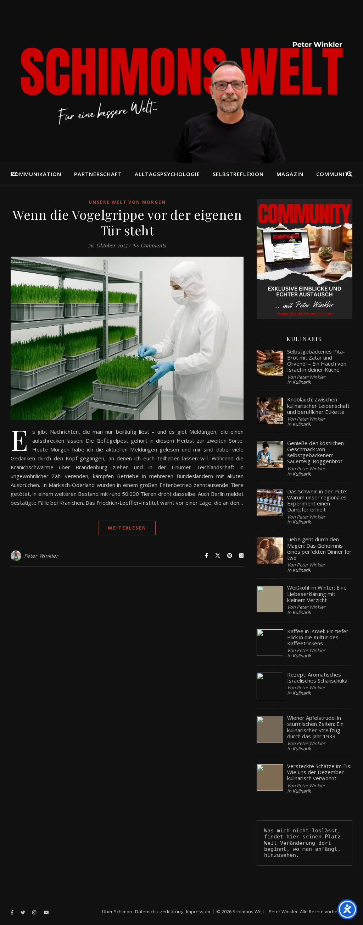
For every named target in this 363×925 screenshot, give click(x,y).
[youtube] (46, 912)
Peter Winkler (41, 555)
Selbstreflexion (238, 173)
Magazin (290, 173)
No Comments (149, 245)
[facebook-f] (13, 912)
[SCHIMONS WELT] (181, 81)
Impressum (198, 911)
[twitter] (23, 912)
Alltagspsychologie (167, 173)
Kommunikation (36, 173)
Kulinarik (301, 382)
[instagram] (34, 912)
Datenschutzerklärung (159, 911)
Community (334, 173)
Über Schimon (117, 911)
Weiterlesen (127, 528)
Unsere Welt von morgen (127, 202)
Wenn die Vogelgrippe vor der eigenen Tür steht (127, 222)
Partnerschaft (98, 173)
